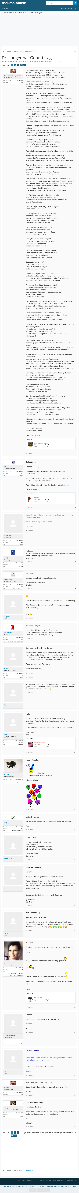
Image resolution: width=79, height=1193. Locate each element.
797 (22, 828)
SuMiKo (6, 558)
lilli (5, 467)
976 (22, 970)
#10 (75, 753)
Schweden (20, 783)
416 (22, 564)
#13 (75, 859)
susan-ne (7, 536)
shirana (6, 963)
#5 (75, 589)
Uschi (6, 669)
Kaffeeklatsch (22, 61)
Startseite (21, 1180)
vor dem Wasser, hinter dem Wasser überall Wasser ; (15, 974)
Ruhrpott (20, 566)
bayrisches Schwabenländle (15, 641)
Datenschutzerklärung (65, 1180)
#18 (75, 1075)
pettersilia (8, 633)
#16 (75, 1007)
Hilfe (35, 1180)
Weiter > (23, 65)
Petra (6, 1108)
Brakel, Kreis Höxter (17, 588)
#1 (75, 453)
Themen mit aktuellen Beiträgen (30, 13)
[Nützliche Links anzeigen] (75, 51)
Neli (5, 735)
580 (22, 542)
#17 (75, 1032)
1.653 (21, 586)
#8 (75, 677)
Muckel (6, 1088)
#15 (75, 930)
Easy (5, 822)
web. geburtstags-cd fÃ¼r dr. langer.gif (44, 443)
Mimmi (6, 774)
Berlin (21, 475)
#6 (75, 618)
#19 (75, 1095)
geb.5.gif (36, 497)
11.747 (21, 743)
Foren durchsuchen (9, 13)
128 (22, 1042)
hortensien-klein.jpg (39, 742)
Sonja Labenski (9, 1035)
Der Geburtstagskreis (45, 61)
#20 (75, 1127)
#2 (75, 508)
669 (22, 82)
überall (21, 677)
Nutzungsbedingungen (47, 1180)
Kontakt (29, 1180)
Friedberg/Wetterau (17, 830)
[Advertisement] (39, 30)
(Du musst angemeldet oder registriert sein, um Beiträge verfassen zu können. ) (50, 1133)
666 (22, 473)
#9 (75, 692)
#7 (75, 638)
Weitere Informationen (43, 1190)
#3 (75, 530)
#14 (75, 906)
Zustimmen (32, 1190)
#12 (75, 830)
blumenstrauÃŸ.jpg (39, 997)
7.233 (21, 781)
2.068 (21, 675)
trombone (8, 580)
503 (22, 1094)
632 (22, 639)
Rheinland (20, 744)
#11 (75, 810)
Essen (21, 1116)
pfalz (21, 544)
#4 (75, 562)
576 (22, 1114)
